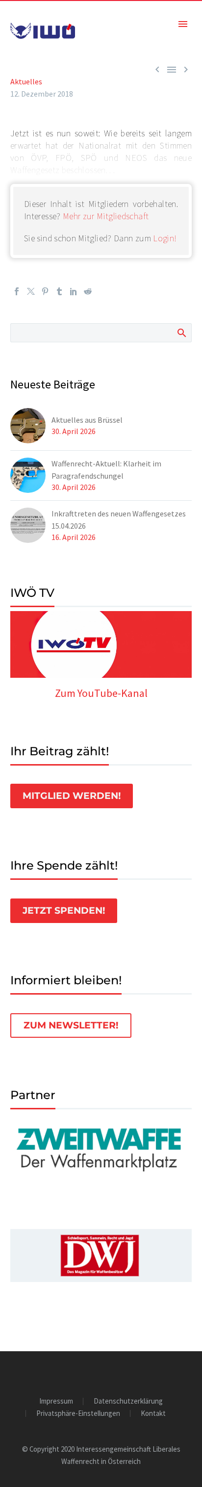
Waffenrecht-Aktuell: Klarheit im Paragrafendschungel (106, 470)
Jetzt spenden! (64, 910)
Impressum (56, 1401)
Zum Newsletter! (71, 1025)
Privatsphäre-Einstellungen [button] (78, 1413)
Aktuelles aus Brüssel (87, 420)
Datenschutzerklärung (128, 1401)
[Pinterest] (45, 291)
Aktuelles (26, 81)
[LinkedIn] (73, 291)
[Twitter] (31, 291)
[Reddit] (88, 291)
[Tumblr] (59, 291)
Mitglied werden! (72, 795)
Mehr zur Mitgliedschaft (106, 216)
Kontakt (153, 1413)
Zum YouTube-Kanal (101, 693)
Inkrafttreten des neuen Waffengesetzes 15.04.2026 (118, 520)
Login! (165, 238)
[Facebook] (17, 291)
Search (181, 332)
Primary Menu (183, 24)
